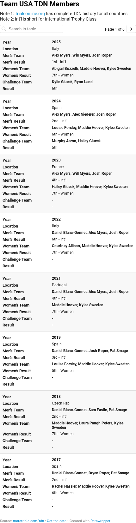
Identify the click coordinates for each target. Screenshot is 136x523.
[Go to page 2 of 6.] (131, 29)
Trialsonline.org (30, 13)
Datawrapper (100, 521)
